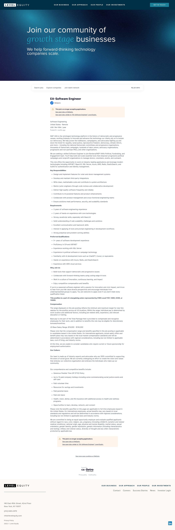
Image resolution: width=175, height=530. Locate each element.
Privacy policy (83, 475)
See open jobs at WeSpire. (64, 112)
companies (53, 88)
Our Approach (80, 5)
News (152, 490)
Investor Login (164, 490)
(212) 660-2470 (10, 511)
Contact (117, 490)
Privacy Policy (9, 520)
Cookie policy (92, 475)
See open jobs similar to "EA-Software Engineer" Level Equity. (76, 115)
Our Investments (115, 5)
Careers (126, 490)
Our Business (61, 5)
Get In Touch (159, 5)
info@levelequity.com (13, 516)
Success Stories (140, 490)
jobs (38, 88)
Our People (97, 5)
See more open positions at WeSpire (87, 456)
